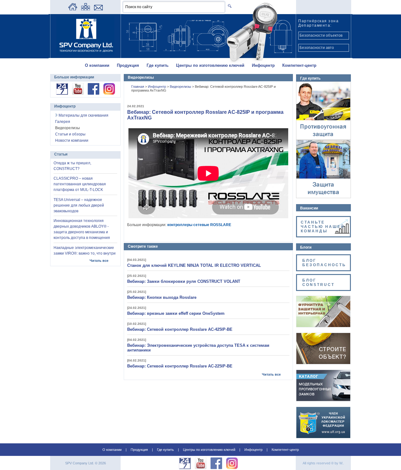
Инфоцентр (263, 65)
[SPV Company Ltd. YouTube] (78, 93)
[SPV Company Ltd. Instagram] (109, 93)
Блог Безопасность (324, 262)
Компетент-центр (299, 65)
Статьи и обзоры (70, 134)
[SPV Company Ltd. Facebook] (93, 93)
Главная (138, 86)
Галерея (62, 121)
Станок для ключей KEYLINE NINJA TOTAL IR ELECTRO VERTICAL (194, 265)
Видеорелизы (181, 86)
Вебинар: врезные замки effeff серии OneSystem (176, 313)
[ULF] (323, 437)
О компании (97, 65)
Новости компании (71, 140)
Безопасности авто (316, 47)
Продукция (128, 65)
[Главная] (73, 9)
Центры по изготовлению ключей (210, 65)
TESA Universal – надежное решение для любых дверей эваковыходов (79, 205)
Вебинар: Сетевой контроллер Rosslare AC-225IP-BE (179, 366)
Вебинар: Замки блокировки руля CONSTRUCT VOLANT (183, 281)
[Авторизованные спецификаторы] (323, 363)
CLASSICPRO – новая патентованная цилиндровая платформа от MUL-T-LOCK (80, 184)
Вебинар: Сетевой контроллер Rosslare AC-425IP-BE (179, 329)
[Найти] (229, 5)
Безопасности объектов (320, 35)
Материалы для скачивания (83, 115)
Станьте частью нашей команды (323, 226)
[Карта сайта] (85, 9)
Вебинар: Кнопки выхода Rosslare (161, 297)
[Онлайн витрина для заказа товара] (62, 93)
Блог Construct (318, 282)
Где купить (158, 65)
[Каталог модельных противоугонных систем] (323, 400)
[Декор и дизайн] (323, 326)
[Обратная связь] (98, 9)
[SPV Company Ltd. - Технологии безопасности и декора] (85, 54)
